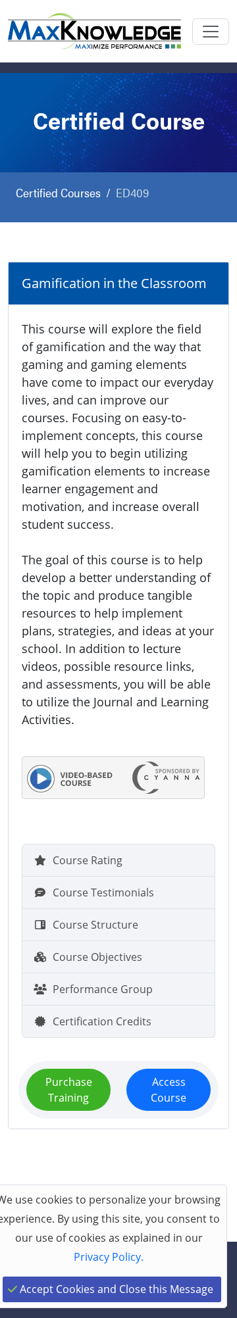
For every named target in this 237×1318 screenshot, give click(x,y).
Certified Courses (58, 192)
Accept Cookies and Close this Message (115, 1289)
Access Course (168, 1090)
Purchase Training (68, 1090)
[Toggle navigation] (210, 31)
